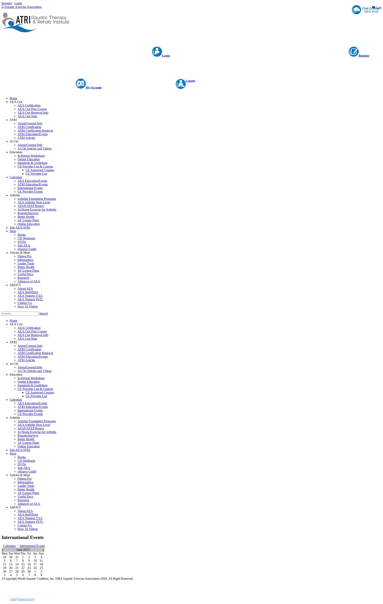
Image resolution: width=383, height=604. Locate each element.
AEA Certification (29, 328)
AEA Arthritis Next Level (34, 424)
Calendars (16, 399)
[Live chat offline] (365, 10)
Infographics (25, 482)
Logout (190, 80)
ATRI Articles (26, 360)
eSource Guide (27, 471)
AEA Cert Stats (27, 338)
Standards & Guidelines (32, 385)
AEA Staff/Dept (28, 514)
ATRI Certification (29, 349)
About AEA (25, 511)
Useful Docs (25, 496)
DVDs (22, 464)
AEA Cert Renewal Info (33, 335)
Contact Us (25, 525)
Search (43, 313)
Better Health (26, 439)
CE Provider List (36, 396)
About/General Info (30, 345)
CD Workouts (26, 460)
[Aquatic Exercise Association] (22, 7)
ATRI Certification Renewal (35, 353)
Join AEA (24, 468)
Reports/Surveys (28, 435)
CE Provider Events (30, 414)
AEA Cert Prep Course (32, 331)
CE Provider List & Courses (35, 389)
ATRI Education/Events (33, 356)
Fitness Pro (25, 478)
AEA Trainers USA (30, 518)
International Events (30, 410)
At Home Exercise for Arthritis (37, 432)
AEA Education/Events (32, 403)
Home (13, 320)
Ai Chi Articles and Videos (34, 371)
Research (23, 500)
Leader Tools (26, 486)
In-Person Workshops (31, 378)
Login (18, 3)
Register (7, 3)
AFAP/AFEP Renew (31, 428)
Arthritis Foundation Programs (37, 421)
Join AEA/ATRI (20, 450)
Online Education (29, 381)
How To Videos (28, 529)
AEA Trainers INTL (30, 521)
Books (22, 457)
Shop (13, 453)
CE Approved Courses (40, 392)
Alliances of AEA (29, 503)
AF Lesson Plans (28, 442)
